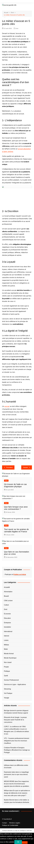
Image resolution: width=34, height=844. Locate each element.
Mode (6, 649)
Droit (16, 28)
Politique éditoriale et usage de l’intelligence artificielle (17, 830)
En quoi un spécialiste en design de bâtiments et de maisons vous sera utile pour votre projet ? (17, 793)
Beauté (6, 596)
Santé (6, 675)
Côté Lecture (8, 600)
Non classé (8, 662)
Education (7, 618)
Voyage (6, 698)
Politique (7, 671)
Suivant (25, 467)
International (8, 631)
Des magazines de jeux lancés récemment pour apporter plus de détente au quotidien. (16, 784)
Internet (6, 636)
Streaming (7, 689)
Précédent (9, 467)
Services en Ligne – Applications (15, 684)
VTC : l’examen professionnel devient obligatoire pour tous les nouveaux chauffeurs (16, 741)
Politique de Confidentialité (10, 825)
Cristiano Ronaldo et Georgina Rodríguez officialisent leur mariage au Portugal (17, 750)
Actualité (7, 587)
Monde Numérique (10, 658)
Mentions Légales (14, 823)
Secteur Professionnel (11, 680)
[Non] (25, 842)
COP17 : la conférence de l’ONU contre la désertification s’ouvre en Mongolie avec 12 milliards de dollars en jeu (16, 730)
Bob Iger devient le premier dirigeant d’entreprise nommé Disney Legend (16, 712)
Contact (4, 823)
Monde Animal (9, 653)
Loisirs (6, 640)
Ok (18, 842)
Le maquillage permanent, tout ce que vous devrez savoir (16, 774)
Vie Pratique (8, 693)
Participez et (15, 574)
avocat (7, 406)
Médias (6, 645)
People (6, 667)
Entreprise (7, 622)
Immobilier (7, 627)
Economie (7, 614)
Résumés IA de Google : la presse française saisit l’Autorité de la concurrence (15, 720)
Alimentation (8, 591)
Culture (6, 605)
